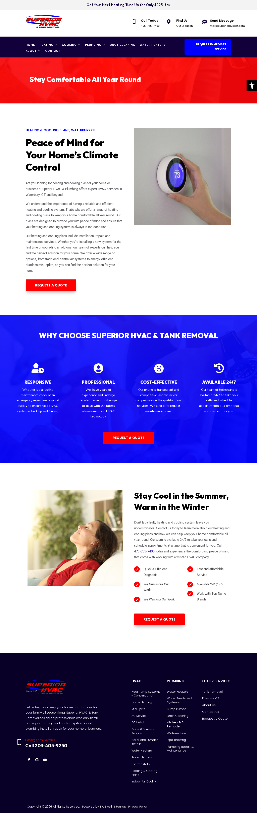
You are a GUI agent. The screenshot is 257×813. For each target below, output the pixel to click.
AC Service (139, 716)
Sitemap (120, 807)
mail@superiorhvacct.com (227, 26)
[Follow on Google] (37, 760)
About (31, 51)
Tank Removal (212, 691)
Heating (46, 45)
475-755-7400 (150, 26)
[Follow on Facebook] (29, 760)
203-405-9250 (51, 746)
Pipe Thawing (176, 740)
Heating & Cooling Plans (144, 773)
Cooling (69, 45)
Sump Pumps (176, 709)
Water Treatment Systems (179, 700)
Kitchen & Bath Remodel (178, 724)
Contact (52, 51)
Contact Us (210, 712)
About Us (209, 705)
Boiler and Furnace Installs (145, 742)
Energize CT (210, 698)
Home (30, 45)
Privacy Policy (138, 807)
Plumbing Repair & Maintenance (180, 748)
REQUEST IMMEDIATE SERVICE (211, 46)
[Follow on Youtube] (45, 760)
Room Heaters (142, 757)
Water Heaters (152, 45)
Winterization (176, 733)
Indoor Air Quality (144, 781)
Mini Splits (138, 709)
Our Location (184, 26)
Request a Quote (215, 718)
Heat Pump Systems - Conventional (146, 694)
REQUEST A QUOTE (51, 285)
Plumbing (93, 45)
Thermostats (141, 764)
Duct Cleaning (122, 45)
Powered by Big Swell (97, 807)
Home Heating (142, 702)
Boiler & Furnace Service (143, 731)
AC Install (138, 722)
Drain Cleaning (178, 716)
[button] (252, 85)
